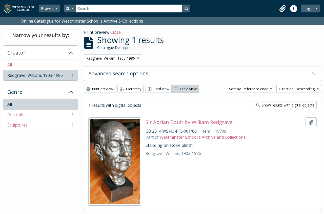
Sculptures (40, 126)
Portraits (40, 116)
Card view (160, 88)
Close (115, 32)
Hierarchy (133, 88)
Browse (48, 8)
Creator (16, 52)
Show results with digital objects (287, 105)
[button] (282, 8)
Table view (187, 88)
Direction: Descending (297, 88)
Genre (14, 91)
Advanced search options (118, 73)
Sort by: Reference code (249, 88)
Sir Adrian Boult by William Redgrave (189, 122)
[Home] (21, 8)
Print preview (102, 88)
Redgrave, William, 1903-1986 (40, 76)
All (9, 65)
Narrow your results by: (40, 35)
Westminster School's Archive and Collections (203, 137)
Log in (309, 8)
